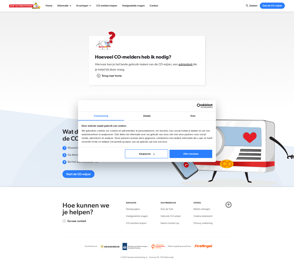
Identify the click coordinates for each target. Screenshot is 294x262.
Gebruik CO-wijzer (171, 216)
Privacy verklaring (203, 223)
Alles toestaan (190, 153)
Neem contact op (170, 223)
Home (49, 5)
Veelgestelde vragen (133, 5)
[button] (64, 5)
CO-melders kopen (106, 5)
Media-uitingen (202, 209)
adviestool (186, 64)
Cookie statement (203, 216)
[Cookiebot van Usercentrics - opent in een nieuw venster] (199, 106)
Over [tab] (193, 116)
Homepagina (133, 209)
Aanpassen (145, 153)
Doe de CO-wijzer (272, 5)
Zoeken (253, 5)
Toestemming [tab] (101, 116)
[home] (25, 5)
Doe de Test (167, 209)
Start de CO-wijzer (78, 174)
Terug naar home (112, 75)
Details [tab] (147, 116)
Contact (154, 5)
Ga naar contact (76, 221)
